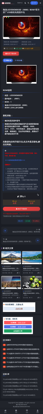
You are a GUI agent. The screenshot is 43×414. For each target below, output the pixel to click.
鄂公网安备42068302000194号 (21, 406)
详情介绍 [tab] (8, 60)
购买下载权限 (11, 53)
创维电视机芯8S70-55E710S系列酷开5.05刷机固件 (23, 367)
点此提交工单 (17, 331)
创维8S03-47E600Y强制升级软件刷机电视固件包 (22, 349)
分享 (21, 221)
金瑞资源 (21, 403)
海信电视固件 (14, 42)
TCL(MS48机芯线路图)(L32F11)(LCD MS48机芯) (19, 395)
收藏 (28, 221)
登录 (35, 3)
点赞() (37, 221)
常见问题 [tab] (19, 60)
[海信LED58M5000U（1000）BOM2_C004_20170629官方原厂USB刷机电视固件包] (11, 257)
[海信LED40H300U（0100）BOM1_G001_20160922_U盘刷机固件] (32, 282)
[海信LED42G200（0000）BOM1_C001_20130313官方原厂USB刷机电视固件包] (11, 282)
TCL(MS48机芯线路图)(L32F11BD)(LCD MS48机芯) (20, 379)
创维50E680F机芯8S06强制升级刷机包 (19, 345)
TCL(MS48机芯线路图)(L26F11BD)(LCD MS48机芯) (20, 386)
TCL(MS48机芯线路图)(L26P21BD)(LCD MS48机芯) (20, 383)
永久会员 (32, 201)
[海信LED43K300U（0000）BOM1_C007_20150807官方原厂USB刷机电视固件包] (32, 257)
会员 (15, 201)
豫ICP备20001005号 (21, 404)
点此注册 (19, 309)
